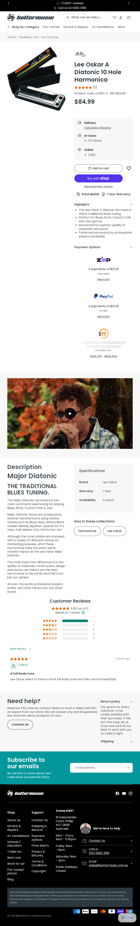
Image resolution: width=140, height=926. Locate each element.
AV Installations (18, 836)
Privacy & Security (38, 853)
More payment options (98, 186)
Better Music (22, 915)
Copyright (39, 871)
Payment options (38, 838)
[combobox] (87, 17)
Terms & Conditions (39, 863)
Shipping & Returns (39, 828)
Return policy (110, 701)
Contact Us (20, 724)
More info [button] (104, 279)
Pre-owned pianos (15, 872)
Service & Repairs (14, 828)
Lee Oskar (114, 531)
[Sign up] (128, 767)
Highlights (81, 204)
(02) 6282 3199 (99, 853)
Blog (10, 879)
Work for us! (16, 864)
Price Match (40, 845)
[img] (19, 659)
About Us (13, 820)
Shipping (107, 741)
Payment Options (87, 247)
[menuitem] (23, 27)
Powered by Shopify (41, 915)
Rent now (14, 858)
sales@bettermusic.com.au (108, 865)
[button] (106, 128)
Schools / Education (14, 844)
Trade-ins (14, 851)
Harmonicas (87, 531)
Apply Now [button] (110, 356)
